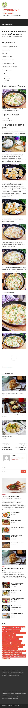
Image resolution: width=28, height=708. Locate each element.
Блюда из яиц (5, 627)
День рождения (5, 631)
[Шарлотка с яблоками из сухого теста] (14, 391)
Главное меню (8, 24)
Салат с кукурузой (6, 646)
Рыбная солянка (15, 512)
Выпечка (17, 627)
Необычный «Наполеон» (18, 542)
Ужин (11, 656)
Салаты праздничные (7, 654)
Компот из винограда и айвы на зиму (17, 599)
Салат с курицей (5, 648)
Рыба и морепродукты (7, 640)
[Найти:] (14, 471)
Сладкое (23, 654)
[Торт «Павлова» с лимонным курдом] (6, 610)
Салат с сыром (14, 648)
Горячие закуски (16, 629)
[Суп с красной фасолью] (6, 532)
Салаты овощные (18, 652)
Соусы (3, 29)
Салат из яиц (13, 644)
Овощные (20, 637)
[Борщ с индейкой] (6, 524)
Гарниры (23, 627)
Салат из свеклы (6, 644)
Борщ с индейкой (16, 520)
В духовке (12, 627)
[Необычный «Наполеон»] (6, 547)
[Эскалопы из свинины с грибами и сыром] (14, 413)
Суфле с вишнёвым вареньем (16, 536)
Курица (17, 633)
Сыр (3, 656)
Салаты (13, 650)
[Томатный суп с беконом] (14, 493)
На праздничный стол (7, 637)
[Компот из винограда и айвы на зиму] (6, 603)
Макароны (23, 633)
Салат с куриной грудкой (17, 646)
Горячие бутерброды (7, 629)
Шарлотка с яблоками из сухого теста (12, 393)
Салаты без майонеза (20, 650)
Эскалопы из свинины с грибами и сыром (13, 415)
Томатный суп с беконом (10, 496)
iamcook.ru (9, 367)
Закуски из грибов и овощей (8, 633)
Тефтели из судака (7, 436)
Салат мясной (21, 644)
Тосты (7, 656)
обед (24, 656)
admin (10, 36)
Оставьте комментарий (17, 36)
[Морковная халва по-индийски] (6, 618)
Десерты (4, 494)
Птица (3, 638)
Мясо (14, 635)
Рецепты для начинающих (12, 638)
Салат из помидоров (15, 642)
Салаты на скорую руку (7, 652)
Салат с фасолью (6, 650)
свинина (7, 658)
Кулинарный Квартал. (11, 11)
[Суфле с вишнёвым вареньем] (6, 540)
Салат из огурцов (6, 642)
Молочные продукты (7, 635)
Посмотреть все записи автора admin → (18, 458)
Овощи (14, 637)
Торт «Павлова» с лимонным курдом (16, 606)
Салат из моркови (17, 640)
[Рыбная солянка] (6, 517)
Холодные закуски (17, 656)
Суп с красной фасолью (17, 527)
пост (3, 658)
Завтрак (17, 631)
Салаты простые (16, 654)
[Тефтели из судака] (14, 435)
